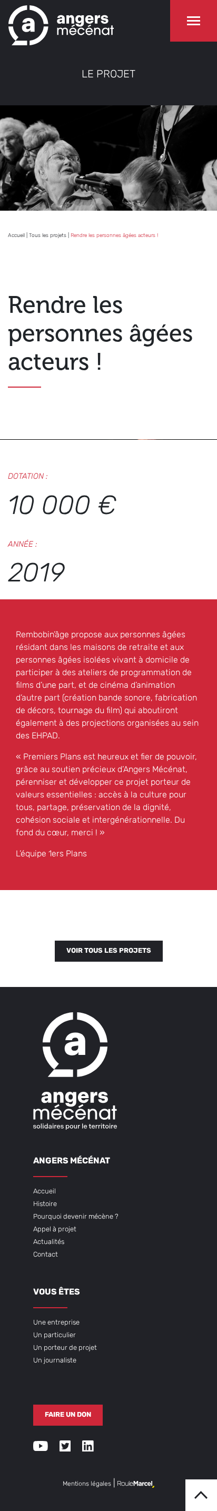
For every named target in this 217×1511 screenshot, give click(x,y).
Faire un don (68, 1414)
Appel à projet (54, 1229)
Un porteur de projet (65, 1348)
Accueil (16, 236)
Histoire (45, 1204)
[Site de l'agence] (135, 1484)
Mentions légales (87, 1484)
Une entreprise (56, 1322)
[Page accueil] (61, 22)
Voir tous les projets (108, 950)
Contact (45, 1254)
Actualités (48, 1242)
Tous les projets (47, 236)
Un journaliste (54, 1360)
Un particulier (54, 1335)
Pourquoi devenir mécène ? (76, 1216)
